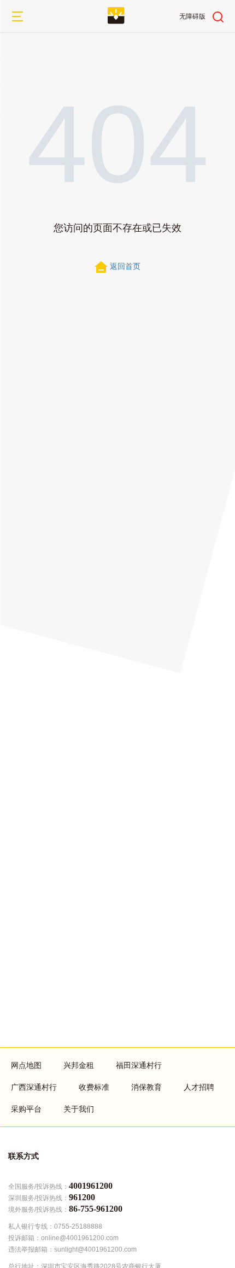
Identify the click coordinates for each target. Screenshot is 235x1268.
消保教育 (146, 1087)
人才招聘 (199, 1087)
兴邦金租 (78, 1065)
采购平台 (26, 1109)
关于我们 (78, 1109)
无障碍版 (192, 16)
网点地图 (26, 1065)
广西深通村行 (34, 1087)
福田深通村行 (139, 1065)
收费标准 (94, 1087)
